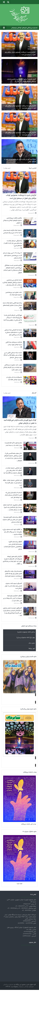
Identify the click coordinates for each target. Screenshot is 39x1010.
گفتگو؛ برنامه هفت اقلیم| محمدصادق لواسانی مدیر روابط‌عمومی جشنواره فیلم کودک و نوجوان (13, 545)
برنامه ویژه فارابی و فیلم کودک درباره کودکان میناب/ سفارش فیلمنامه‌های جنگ (12, 305)
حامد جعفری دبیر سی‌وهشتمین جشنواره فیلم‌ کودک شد (14, 293)
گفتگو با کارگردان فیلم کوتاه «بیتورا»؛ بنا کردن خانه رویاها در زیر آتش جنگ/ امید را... (12, 598)
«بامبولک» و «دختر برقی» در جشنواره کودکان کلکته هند (14, 378)
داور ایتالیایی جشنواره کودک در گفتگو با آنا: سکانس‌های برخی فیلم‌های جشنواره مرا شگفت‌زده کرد (13, 470)
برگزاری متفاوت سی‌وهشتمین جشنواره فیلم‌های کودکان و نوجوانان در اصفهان (12, 220)
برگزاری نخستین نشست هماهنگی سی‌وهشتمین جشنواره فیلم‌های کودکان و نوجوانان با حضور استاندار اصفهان (12, 269)
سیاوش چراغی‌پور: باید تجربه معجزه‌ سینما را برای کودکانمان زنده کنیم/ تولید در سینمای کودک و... (12, 507)
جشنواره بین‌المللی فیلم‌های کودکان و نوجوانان (24, 28)
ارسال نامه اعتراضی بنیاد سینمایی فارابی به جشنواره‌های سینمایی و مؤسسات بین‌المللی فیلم (13, 332)
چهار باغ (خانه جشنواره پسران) (26, 637)
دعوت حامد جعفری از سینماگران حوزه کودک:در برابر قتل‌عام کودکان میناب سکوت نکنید (12, 367)
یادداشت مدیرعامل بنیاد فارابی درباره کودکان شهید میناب (14, 343)
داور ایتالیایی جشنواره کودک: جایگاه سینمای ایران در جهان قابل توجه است (12, 482)
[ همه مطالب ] (7, 168)
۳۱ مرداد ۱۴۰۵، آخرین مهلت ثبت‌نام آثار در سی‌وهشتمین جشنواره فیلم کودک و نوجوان (12, 255)
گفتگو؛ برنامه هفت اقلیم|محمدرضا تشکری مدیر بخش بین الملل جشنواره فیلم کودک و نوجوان (12, 519)
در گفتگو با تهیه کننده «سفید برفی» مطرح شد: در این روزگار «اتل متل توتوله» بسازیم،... (12, 532)
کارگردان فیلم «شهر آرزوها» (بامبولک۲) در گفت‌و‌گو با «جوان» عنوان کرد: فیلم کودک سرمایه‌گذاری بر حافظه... (12, 560)
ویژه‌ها (34, 102)
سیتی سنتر (32, 643)
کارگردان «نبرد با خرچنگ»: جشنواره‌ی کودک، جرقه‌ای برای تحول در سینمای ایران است (20, 53)
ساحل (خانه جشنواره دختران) (26, 632)
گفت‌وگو (34, 156)
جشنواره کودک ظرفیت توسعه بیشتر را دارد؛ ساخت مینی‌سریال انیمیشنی (12, 231)
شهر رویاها (32, 648)
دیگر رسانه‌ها (32, 129)
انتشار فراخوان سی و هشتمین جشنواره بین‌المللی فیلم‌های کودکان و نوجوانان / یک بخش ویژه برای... (12, 282)
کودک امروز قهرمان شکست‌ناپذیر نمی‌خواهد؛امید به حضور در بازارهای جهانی (20, 160)
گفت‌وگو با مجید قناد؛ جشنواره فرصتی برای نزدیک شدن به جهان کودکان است (13, 586)
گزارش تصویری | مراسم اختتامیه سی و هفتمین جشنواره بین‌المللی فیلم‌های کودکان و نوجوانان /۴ (21, 80)
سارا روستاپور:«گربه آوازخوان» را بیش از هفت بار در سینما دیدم (13, 444)
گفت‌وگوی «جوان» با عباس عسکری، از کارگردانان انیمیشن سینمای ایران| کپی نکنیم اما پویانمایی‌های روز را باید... (12, 612)
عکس (34, 75)
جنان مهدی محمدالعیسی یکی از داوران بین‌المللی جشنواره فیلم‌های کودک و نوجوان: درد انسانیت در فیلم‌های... (13, 457)
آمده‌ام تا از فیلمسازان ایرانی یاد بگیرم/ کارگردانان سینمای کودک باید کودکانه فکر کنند (13, 495)
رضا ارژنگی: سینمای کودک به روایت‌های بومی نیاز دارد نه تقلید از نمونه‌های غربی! (13, 243)
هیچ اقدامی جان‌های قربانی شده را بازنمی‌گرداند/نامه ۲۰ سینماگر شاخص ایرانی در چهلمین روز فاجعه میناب (13, 319)
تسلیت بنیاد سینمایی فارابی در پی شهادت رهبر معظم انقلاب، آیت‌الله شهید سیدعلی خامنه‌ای (13, 355)
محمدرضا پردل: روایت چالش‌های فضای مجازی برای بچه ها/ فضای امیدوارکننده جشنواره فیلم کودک (13, 573)
